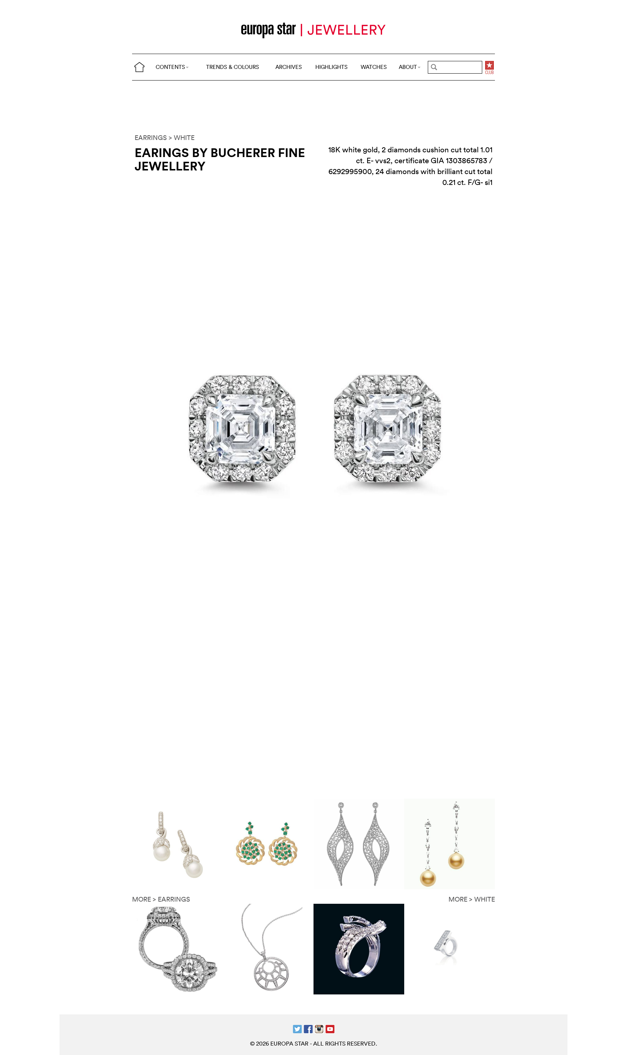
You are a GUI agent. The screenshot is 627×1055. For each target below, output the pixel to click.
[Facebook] (308, 1028)
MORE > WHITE (471, 899)
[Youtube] (330, 1028)
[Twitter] (297, 1028)
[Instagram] (319, 1028)
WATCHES (374, 66)
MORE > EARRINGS (161, 899)
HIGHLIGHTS (331, 66)
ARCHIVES (288, 66)
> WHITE (181, 137)
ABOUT (408, 66)
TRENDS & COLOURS (232, 66)
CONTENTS (170, 66)
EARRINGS (151, 137)
